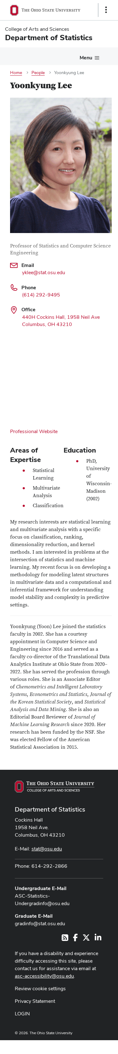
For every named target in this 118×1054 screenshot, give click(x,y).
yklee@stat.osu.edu (43, 272)
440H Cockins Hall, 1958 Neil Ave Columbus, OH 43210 (61, 321)
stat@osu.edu (46, 848)
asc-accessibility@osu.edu (44, 976)
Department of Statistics (50, 809)
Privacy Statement (35, 1001)
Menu (86, 57)
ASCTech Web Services (83, 1045)
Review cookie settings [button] (40, 988)
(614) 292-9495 (41, 294)
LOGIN (22, 1013)
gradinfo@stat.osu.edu (40, 923)
